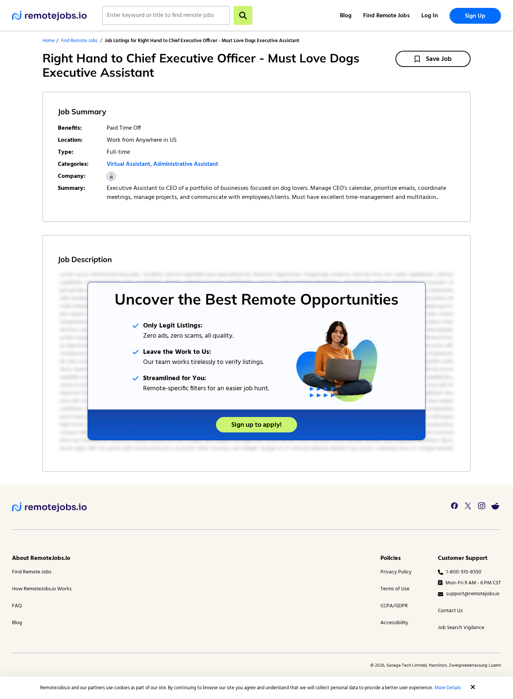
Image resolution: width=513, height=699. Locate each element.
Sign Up (475, 16)
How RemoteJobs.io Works (42, 589)
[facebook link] (454, 506)
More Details (448, 688)
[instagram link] (481, 506)
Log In (429, 15)
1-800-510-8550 (463, 572)
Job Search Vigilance (461, 628)
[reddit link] (495, 506)
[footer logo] (49, 507)
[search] (243, 15)
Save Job (439, 59)
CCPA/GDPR (394, 606)
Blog (346, 15)
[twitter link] (468, 506)
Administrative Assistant (185, 164)
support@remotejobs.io (472, 594)
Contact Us (450, 611)
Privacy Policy (396, 572)
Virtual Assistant (128, 164)
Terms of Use (394, 589)
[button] (473, 687)
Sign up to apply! (256, 425)
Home (48, 41)
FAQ (17, 606)
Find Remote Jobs (386, 15)
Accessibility (394, 623)
